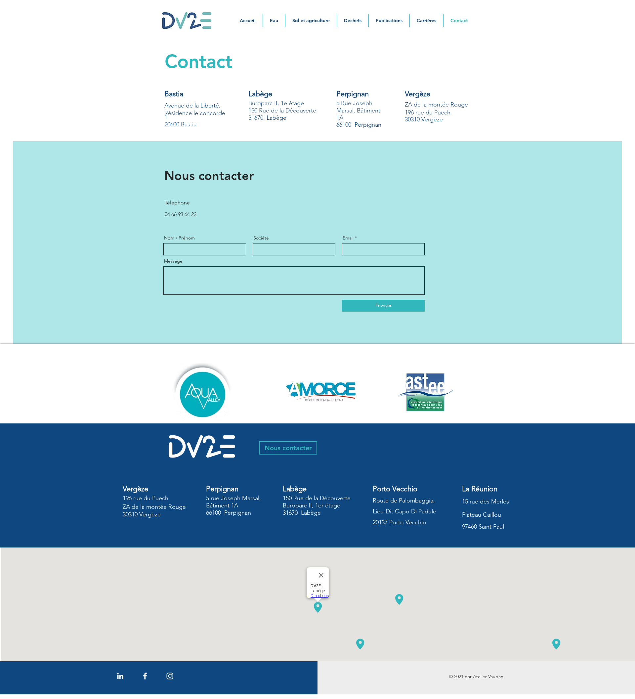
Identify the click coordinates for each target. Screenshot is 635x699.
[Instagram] (169, 676)
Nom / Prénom (179, 238)
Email (348, 238)
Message (173, 261)
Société (261, 238)
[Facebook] (145, 676)
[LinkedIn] (120, 676)
